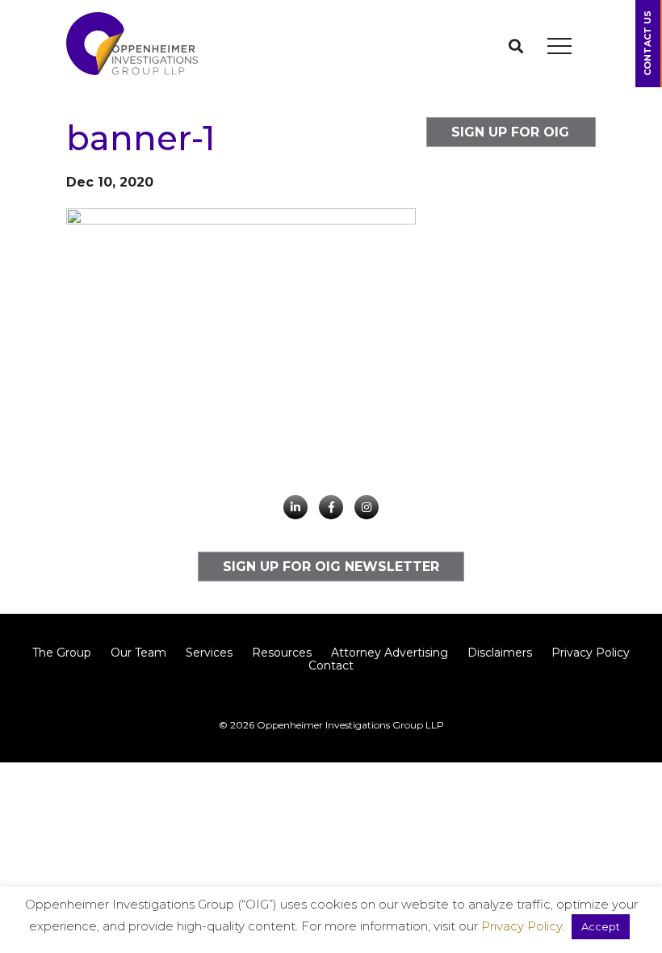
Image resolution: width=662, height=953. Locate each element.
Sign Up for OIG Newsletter (510, 135)
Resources (282, 652)
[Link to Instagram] (366, 507)
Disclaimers (499, 652)
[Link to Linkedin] (295, 507)
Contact (331, 665)
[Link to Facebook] (331, 507)
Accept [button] (600, 926)
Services (209, 652)
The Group (61, 652)
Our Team (138, 652)
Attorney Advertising (389, 652)
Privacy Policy (590, 652)
